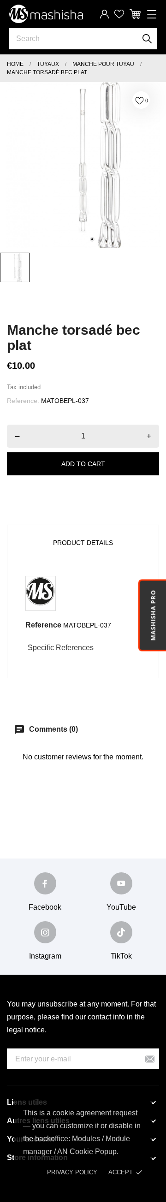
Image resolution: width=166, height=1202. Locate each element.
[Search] (147, 38)
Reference (43, 625)
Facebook (45, 907)
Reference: (23, 400)
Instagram (45, 956)
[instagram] (45, 932)
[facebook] (45, 883)
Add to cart (83, 464)
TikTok (121, 956)
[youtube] (121, 883)
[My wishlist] (119, 14)
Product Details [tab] (83, 542)
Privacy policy (72, 1172)
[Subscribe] (149, 1058)
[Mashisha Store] (46, 14)
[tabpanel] (83, 165)
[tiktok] (121, 932)
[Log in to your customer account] (104, 14)
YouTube (121, 907)
